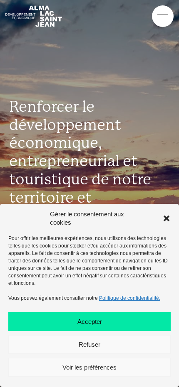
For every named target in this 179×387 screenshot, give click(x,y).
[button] (166, 218)
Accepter (89, 321)
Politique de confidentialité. (129, 298)
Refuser (89, 344)
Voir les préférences (89, 367)
